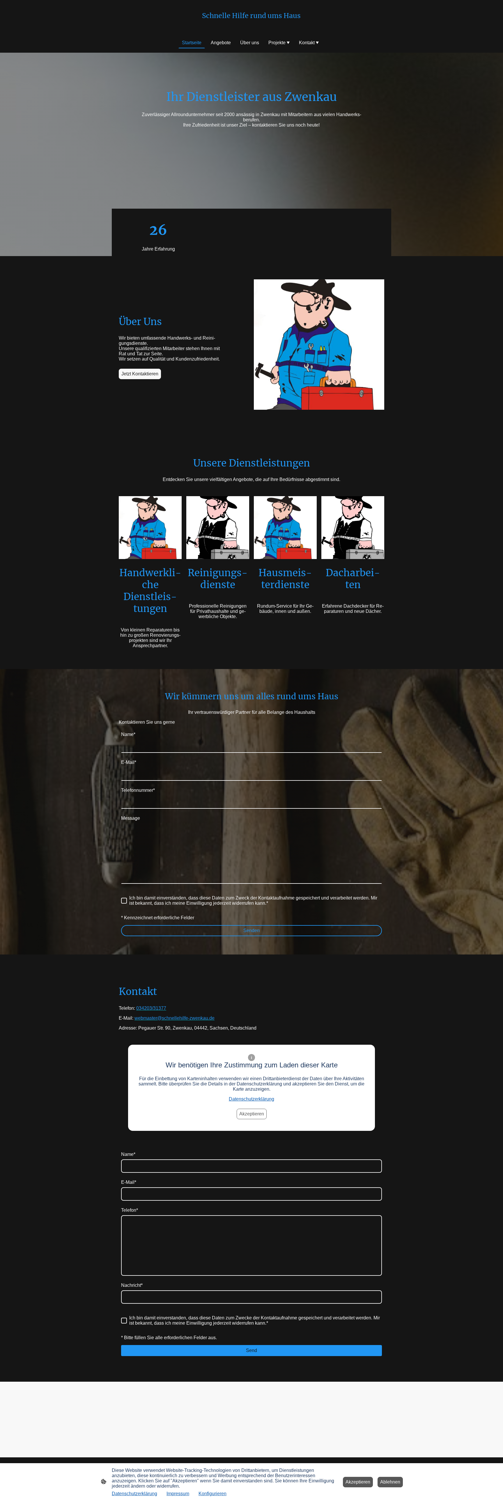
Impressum (178, 1493)
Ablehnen (390, 1481)
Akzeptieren (251, 1113)
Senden (251, 930)
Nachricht (132, 1285)
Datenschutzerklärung (251, 1099)
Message (130, 818)
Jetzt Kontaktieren (139, 373)
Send (251, 1350)
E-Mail (128, 762)
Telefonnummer (138, 790)
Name (128, 734)
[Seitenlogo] (251, 25)
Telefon (129, 1210)
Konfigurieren (212, 1493)
